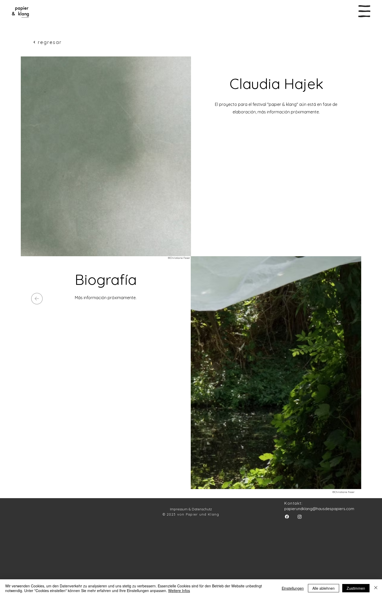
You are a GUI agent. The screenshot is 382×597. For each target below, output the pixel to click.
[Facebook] (286, 516)
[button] (364, 11)
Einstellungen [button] (293, 588)
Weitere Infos (179, 590)
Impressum (179, 509)
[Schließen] (376, 588)
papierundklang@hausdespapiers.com (319, 508)
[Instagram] (299, 516)
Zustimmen (356, 588)
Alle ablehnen (323, 588)
